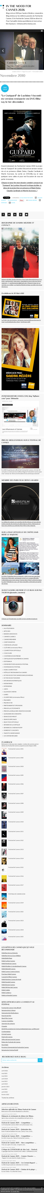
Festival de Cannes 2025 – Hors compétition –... (19, 1143)
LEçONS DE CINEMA (10, 692)
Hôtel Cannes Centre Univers (11, 971)
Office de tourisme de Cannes (11, 1039)
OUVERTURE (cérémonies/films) (14, 697)
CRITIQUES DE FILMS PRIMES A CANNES (16, 658)
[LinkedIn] (14, 214)
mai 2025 (4, 1073)
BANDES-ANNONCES (10, 634)
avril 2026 (5, 1071)
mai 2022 (4, 1089)
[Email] (26, 214)
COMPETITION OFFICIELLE (12, 650)
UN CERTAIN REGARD (11, 736)
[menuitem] (17, 72)
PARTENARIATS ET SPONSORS (13, 705)
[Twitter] (9, 214)
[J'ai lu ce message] (42, 1188)
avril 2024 (5, 1079)
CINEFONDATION (9, 642)
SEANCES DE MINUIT (10, 716)
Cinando (4, 1026)
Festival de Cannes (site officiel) (11, 1008)
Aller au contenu (6, 1)
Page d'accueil (26, 71)
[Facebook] (3, 214)
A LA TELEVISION (9, 628)
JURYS (6, 689)
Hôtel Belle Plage (7, 958)
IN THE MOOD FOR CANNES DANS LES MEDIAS (18, 675)
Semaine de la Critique (8, 1010)
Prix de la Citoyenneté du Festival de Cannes (15, 1047)
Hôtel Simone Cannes (8, 985)
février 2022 (5, 1094)
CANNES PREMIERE (10, 639)
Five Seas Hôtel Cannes (9, 974)
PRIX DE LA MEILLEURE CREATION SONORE (17, 711)
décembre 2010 (38, 71)
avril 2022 (5, 1092)
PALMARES (7, 700)
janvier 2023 (5, 1086)
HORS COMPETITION (10, 670)
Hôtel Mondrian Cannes (9, 963)
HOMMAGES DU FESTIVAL (12, 667)
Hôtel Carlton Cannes (8, 961)
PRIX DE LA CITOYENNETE (12, 708)
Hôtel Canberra (6, 992)
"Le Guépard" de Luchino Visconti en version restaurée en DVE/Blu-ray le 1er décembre (21, 98)
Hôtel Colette (6, 990)
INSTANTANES (8, 683)
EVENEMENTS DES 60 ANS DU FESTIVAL (16, 664)
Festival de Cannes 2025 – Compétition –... (17, 1123)
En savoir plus (15, 1191)
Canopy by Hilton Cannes (9, 977)
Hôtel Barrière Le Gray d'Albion (11, 955)
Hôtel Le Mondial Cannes (9, 995)
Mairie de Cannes (7, 1037)
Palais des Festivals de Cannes (11, 1042)
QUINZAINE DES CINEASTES (12, 714)
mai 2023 (4, 1081)
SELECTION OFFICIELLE (11, 722)
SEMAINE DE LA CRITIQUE (12, 725)
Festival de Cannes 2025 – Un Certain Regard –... (19, 1163)
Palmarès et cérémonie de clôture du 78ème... (18, 1116)
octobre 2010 (16, 71)
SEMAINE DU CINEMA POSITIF (13, 727)
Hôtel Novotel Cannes (8, 982)
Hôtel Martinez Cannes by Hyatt (11, 979)
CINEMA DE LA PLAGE (10, 645)
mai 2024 (4, 1076)
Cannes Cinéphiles (7, 1021)
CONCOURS (8, 653)
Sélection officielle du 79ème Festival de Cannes (19, 1109)
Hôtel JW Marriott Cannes (10, 987)
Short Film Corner (7, 1018)
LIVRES (6, 694)
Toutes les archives (8, 1098)
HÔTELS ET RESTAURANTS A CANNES (15, 672)
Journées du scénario (8, 1023)
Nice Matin (5, 1045)
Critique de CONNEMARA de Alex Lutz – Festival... (20, 1149)
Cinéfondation (6, 1031)
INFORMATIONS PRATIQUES (12, 680)
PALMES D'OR (8, 703)
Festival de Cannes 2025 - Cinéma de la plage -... (19, 1169)
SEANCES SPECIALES (10, 719)
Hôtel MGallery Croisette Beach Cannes (14, 966)
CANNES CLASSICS (9, 636)
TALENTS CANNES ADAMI (12, 733)
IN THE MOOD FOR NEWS (26, 197)
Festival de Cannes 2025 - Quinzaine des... (17, 1129)
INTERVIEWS (8, 686)
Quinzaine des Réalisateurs (10, 1013)
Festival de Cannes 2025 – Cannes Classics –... (19, 1156)
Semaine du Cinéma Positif (10, 1050)
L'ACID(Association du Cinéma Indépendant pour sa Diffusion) (20, 1029)
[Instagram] (20, 214)
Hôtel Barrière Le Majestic (10, 953)
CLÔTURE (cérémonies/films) (13, 647)
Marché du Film (6, 1015)
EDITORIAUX (8, 661)
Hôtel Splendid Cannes (8, 969)
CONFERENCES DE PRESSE (12, 656)
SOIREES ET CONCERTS (11, 730)
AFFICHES (7, 631)
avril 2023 (5, 1084)
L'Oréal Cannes (6, 1034)
